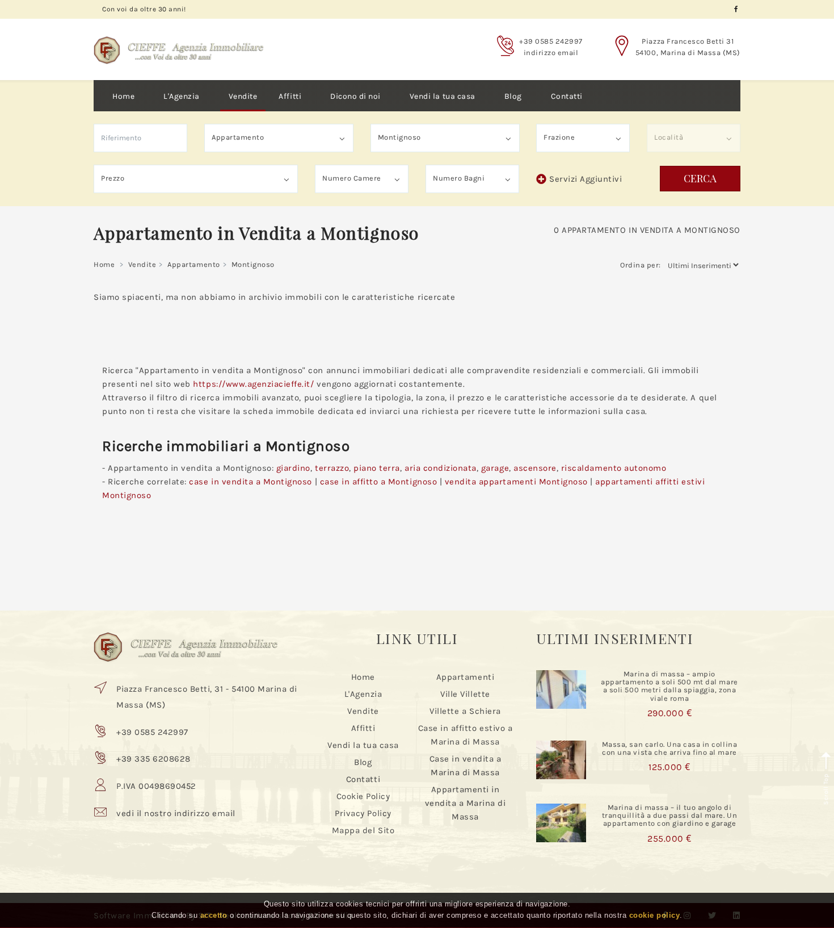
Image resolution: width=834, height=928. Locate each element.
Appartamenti (465, 677)
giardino (293, 468)
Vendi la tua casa (442, 96)
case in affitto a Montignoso (378, 481)
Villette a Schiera (464, 711)
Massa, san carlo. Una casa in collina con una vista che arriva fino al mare (669, 748)
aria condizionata (441, 468)
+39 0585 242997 (551, 41)
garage (495, 468)
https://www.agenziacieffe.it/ (253, 384)
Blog (513, 96)
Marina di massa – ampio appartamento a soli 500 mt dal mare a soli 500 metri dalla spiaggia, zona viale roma (669, 686)
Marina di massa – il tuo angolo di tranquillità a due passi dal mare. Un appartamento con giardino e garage (669, 815)
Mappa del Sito (363, 830)
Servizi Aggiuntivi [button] (585, 179)
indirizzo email (551, 52)
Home (123, 96)
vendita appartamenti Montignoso (516, 481)
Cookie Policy (363, 796)
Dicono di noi (355, 96)
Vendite (243, 96)
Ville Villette (465, 694)
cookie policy (654, 916)
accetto (214, 916)
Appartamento (193, 264)
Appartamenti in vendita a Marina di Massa (465, 803)
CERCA (700, 178)
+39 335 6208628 (153, 759)
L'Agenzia (181, 96)
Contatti (567, 96)
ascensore (535, 468)
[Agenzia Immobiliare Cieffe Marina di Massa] (179, 41)
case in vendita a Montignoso (250, 481)
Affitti (290, 96)
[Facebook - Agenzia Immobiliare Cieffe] (736, 9)
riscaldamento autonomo (613, 468)
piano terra (376, 468)
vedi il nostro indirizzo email (175, 813)
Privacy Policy (363, 813)
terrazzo (332, 468)
